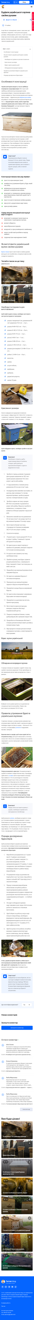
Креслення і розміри (11, 62)
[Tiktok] (15, 1287)
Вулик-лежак (5, 252)
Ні (29, 1004)
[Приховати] (30, 49)
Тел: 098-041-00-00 (6, 1312)
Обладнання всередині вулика (13, 68)
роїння (12, 818)
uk (16, 2)
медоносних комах (25, 97)
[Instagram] (5, 1287)
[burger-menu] (31, 7)
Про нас (3, 1306)
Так (24, 1004)
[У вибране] (29, 269)
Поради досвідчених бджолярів (13, 75)
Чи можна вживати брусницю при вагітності (19, 1104)
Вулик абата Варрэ (9, 300)
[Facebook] (2, 1287)
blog (5, 2)
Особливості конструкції (11, 52)
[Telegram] (9, 1287)
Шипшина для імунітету (13, 1071)
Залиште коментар (9, 1023)
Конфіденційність (5, 1303)
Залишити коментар (17, 1028)
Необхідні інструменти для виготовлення (17, 59)
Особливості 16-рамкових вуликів (14, 281)
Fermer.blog (3, 6)
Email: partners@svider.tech (8, 1314)
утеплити (18, 727)
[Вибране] (31, 2)
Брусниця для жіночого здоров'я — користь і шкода (19, 1087)
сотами (11, 775)
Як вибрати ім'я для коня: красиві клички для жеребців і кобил (18, 1054)
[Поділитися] (31, 20)
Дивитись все (5, 264)
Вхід (24, 2)
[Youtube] (12, 1287)
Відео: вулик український (12, 65)
